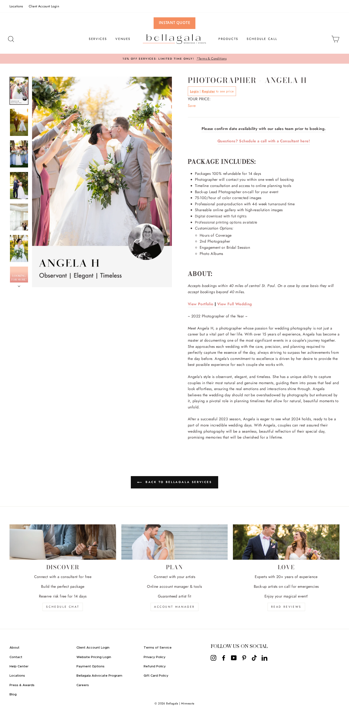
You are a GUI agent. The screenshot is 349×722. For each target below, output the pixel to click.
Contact (15, 657)
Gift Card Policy (156, 675)
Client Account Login (44, 6)
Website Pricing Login (93, 657)
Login (194, 91)
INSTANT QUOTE (174, 22)
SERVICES (98, 39)
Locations (16, 6)
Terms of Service (158, 647)
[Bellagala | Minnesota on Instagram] (213, 657)
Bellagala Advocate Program (99, 675)
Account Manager (174, 607)
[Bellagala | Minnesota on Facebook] (223, 657)
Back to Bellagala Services (178, 482)
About (14, 647)
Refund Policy (155, 666)
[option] (174, 58)
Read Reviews (286, 607)
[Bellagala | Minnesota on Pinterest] (244, 657)
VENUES (123, 39)
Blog (13, 694)
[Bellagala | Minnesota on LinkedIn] (264, 657)
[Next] (18, 284)
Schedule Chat (62, 607)
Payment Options (90, 666)
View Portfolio (200, 304)
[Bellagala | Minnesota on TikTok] (254, 657)
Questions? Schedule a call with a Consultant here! (263, 141)
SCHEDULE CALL (262, 39)
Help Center (18, 666)
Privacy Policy (154, 657)
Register (208, 91)
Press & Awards (21, 685)
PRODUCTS (228, 39)
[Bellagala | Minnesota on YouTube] (234, 657)
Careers (82, 685)
